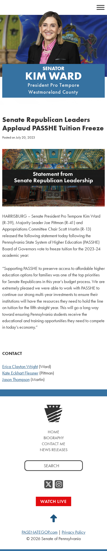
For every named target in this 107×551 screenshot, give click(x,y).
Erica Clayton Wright (20, 366)
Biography (54, 437)
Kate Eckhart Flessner (20, 373)
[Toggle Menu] (101, 7)
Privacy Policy (73, 532)
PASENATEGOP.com (39, 532)
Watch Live (53, 501)
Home (53, 432)
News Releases (53, 449)
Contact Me (53, 443)
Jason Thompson (16, 379)
